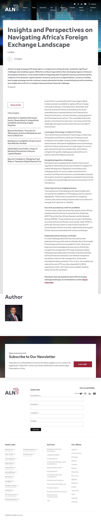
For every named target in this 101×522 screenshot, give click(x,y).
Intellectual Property (55, 480)
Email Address (35, 396)
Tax (48, 501)
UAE (73, 494)
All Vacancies (10, 494)
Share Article (16, 105)
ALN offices (10, 472)
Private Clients (53, 488)
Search (93, 4)
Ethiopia (74, 457)
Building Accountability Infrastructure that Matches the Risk (24, 142)
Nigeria (74, 480)
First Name (34, 404)
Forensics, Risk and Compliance (54, 476)
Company (33, 421)
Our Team (9, 454)
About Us (25, 9)
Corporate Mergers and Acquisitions (56, 463)
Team (34, 7)
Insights (63, 7)
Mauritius (75, 472)
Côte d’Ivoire (76, 453)
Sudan (73, 487)
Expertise (43, 7)
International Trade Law (56, 484)
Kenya (73, 468)
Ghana (74, 461)
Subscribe (82, 364)
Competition (52, 459)
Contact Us (93, 9)
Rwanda (74, 483)
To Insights (18, 59)
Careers (72, 7)
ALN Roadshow (29, 449)
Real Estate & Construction (52, 496)
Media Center (81, 9)
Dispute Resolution (54, 468)
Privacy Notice (11, 499)
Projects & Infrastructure (57, 492)
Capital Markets (53, 455)
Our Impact (10, 458)
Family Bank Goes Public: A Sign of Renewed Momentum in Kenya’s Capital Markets (22, 151)
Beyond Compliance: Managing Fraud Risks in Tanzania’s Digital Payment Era (24, 160)
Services (8, 476)
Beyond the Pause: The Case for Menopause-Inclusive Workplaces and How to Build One (24, 133)
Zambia (74, 502)
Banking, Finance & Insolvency (54, 450)
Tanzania (75, 491)
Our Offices (52, 9)
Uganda (74, 498)
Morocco (75, 476)
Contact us (27, 454)
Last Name (34, 413)
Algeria (74, 450)
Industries (9, 467)
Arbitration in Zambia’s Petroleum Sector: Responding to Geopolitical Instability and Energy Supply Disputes (23, 121)
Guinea (74, 465)
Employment (52, 471)
